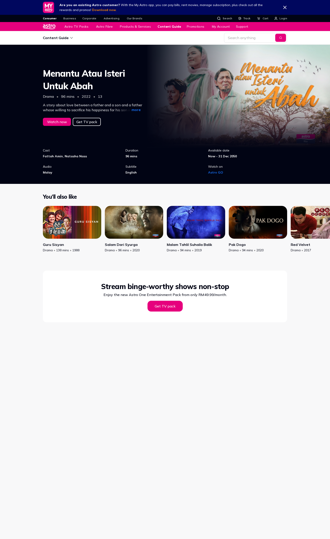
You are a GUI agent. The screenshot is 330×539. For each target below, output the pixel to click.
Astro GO (215, 172)
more (136, 109)
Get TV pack (86, 122)
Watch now (57, 122)
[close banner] (285, 7)
